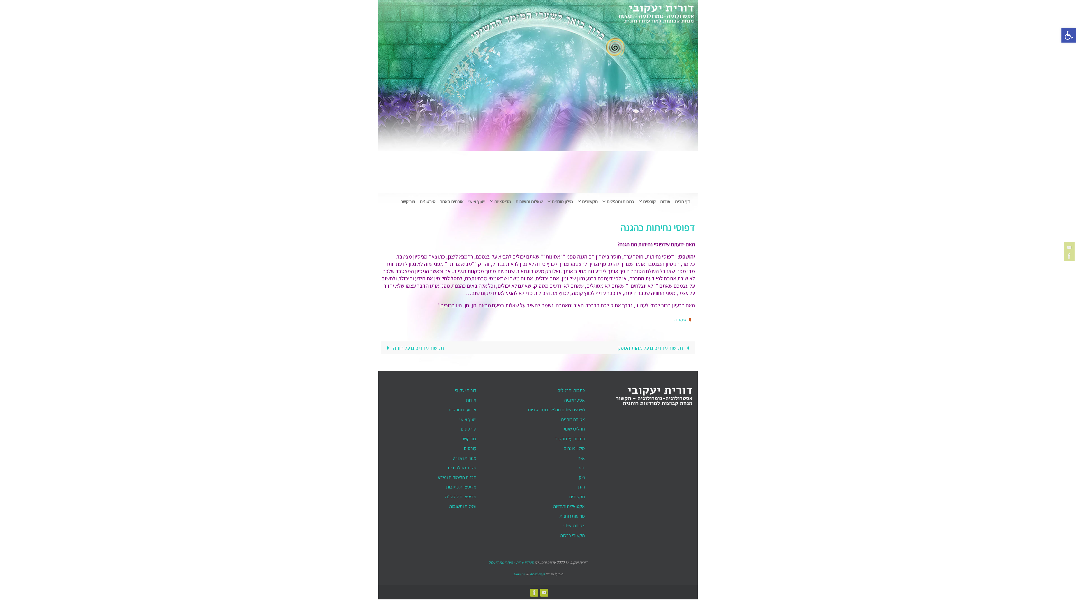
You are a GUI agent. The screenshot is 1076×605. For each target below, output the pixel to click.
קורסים (470, 448)
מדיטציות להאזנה (460, 497)
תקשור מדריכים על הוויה (418, 348)
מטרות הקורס (464, 458)
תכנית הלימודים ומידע (457, 477)
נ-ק (582, 477)
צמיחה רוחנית (573, 419)
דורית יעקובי (465, 390)
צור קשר (469, 439)
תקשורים (577, 497)
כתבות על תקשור (570, 439)
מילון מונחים (574, 448)
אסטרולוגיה (574, 400)
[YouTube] (1070, 247)
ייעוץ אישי (467, 419)
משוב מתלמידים (462, 467)
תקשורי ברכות (572, 535)
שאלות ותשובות (462, 506)
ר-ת (581, 487)
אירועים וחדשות (462, 409)
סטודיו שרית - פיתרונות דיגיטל (511, 562)
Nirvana (519, 574)
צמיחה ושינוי (574, 525)
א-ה (581, 458)
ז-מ (582, 467)
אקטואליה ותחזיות (569, 506)
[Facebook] (1070, 256)
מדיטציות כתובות (461, 487)
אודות (471, 400)
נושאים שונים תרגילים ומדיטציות (556, 409)
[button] (1068, 35)
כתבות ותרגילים (571, 390)
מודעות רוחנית (572, 516)
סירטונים (468, 429)
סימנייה (680, 320)
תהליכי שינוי (574, 429)
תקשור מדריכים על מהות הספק (651, 348)
